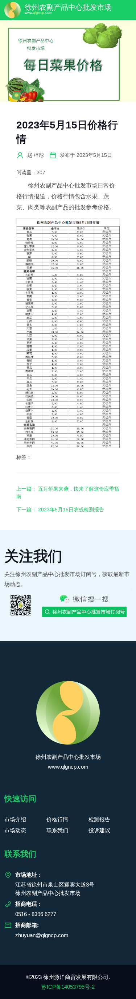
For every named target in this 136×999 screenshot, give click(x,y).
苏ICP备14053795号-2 (68, 987)
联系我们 (57, 830)
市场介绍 (15, 819)
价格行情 (57, 819)
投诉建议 (99, 830)
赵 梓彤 (35, 155)
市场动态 (15, 830)
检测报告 (99, 819)
